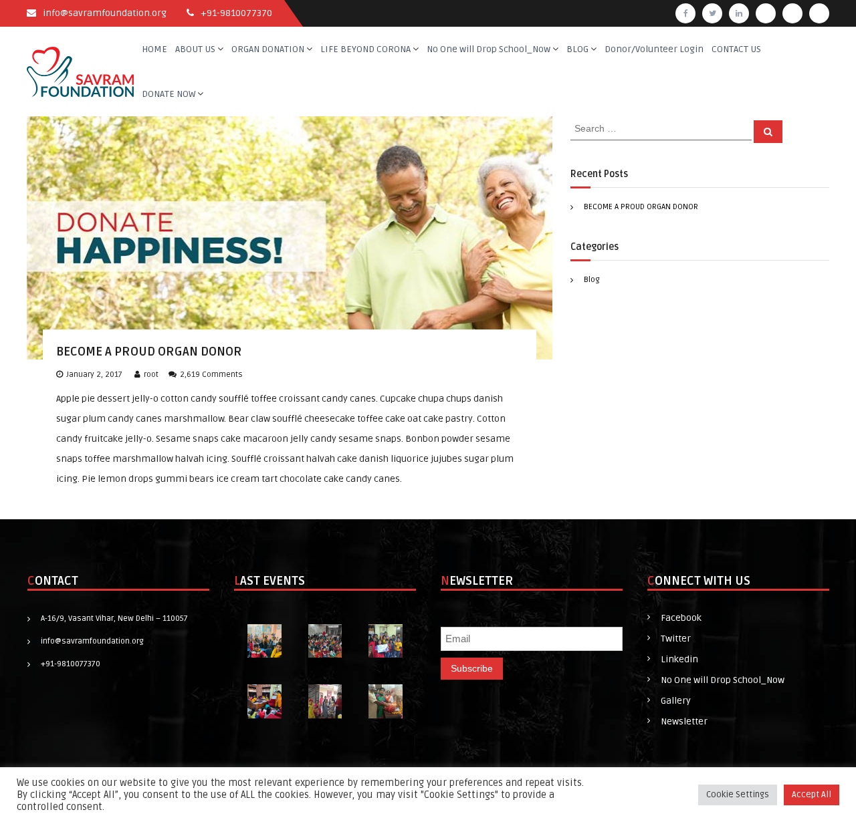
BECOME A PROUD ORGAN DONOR (149, 351)
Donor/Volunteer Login (654, 49)
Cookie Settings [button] (737, 794)
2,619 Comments (211, 375)
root (151, 375)
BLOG (577, 49)
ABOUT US (195, 49)
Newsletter (684, 721)
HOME (154, 49)
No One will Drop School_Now (488, 49)
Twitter (676, 638)
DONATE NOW (168, 94)
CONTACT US (736, 49)
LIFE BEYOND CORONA (365, 49)
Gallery (676, 700)
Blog (592, 280)
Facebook (681, 618)
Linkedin (679, 659)
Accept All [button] (811, 794)
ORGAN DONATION (267, 49)
